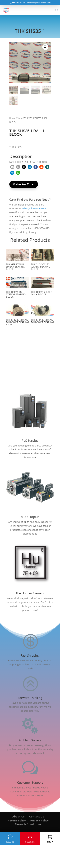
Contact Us (36, 816)
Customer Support (30, 782)
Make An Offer (23, 184)
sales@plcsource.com (34, 208)
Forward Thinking (30, 698)
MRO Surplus (30, 517)
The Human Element (30, 593)
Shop (19, 118)
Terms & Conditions (28, 824)
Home (12, 118)
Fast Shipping (30, 655)
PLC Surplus (30, 440)
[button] (45, 47)
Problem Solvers (30, 740)
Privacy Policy (39, 820)
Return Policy (17, 820)
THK (26, 118)
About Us (18, 816)
